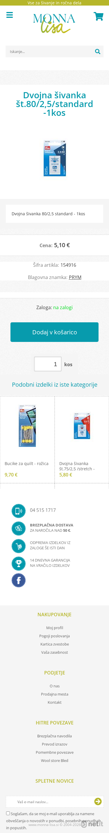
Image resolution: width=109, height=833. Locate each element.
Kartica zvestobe (54, 644)
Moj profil (54, 627)
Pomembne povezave (55, 752)
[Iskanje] (97, 51)
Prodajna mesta (54, 694)
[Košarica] (97, 16)
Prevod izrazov (54, 744)
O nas (55, 686)
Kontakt (55, 702)
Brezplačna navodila (54, 736)
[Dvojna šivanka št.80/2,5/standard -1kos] (54, 161)
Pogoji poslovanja (54, 635)
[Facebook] (54, 582)
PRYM (75, 277)
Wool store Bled (54, 760)
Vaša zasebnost (54, 652)
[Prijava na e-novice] (97, 801)
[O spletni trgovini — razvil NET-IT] (92, 824)
